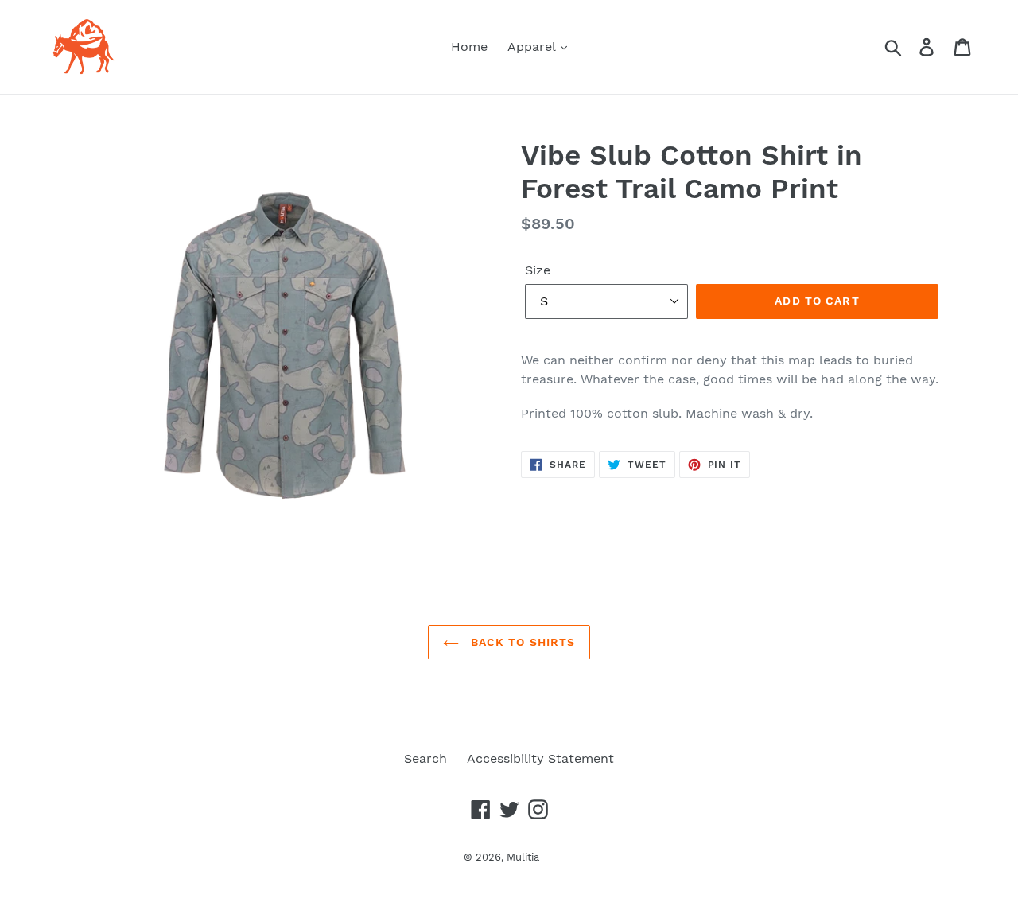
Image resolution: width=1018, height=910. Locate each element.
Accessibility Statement (540, 758)
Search (425, 758)
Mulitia (523, 857)
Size (537, 270)
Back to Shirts (521, 642)
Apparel (533, 46)
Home (469, 46)
